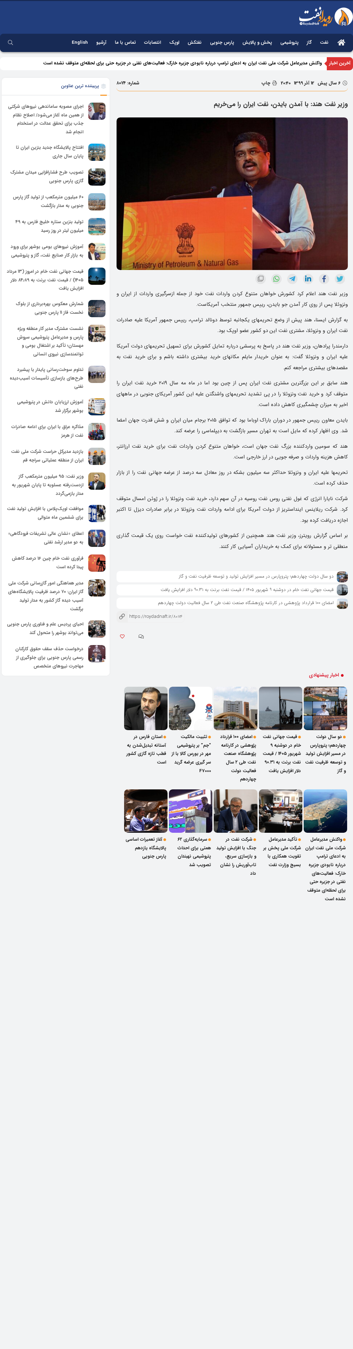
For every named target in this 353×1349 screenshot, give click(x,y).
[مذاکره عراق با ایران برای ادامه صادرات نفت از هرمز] (96, 431)
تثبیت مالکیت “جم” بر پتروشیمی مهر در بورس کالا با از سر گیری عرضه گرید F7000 (191, 754)
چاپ (267, 83)
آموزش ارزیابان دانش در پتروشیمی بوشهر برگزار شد (50, 406)
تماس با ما (125, 42)
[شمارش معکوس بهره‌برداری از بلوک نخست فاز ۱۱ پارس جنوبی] (96, 308)
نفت (324, 42)
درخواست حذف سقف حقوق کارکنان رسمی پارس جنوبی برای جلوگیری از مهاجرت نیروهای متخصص (49, 657)
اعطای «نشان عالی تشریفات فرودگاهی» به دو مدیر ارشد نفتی (45, 538)
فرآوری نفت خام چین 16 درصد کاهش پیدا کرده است (47, 563)
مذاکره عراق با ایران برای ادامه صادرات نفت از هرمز (47, 431)
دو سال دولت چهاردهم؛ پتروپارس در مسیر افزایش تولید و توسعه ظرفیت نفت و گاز (256, 576)
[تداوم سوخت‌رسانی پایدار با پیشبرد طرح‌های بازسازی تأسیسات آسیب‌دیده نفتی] (96, 374)
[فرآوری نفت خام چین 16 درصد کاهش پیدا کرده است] (96, 563)
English (80, 42)
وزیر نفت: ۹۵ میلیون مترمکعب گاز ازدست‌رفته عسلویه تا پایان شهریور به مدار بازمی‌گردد (47, 485)
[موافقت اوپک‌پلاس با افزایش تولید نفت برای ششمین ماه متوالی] (96, 513)
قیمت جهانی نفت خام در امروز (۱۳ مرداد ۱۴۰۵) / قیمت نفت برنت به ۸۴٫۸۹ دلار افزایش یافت (45, 280)
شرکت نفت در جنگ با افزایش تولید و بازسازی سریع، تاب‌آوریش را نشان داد (236, 856)
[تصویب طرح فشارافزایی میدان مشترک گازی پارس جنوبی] (96, 177)
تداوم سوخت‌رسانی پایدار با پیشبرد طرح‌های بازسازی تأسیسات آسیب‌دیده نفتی (46, 378)
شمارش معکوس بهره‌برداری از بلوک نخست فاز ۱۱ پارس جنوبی (49, 308)
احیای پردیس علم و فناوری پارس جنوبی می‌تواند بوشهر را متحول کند (45, 628)
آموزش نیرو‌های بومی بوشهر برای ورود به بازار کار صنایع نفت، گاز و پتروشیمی (47, 251)
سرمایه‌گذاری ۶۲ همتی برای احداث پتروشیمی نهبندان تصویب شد (194, 852)
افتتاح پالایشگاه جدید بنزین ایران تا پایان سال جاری (49, 152)
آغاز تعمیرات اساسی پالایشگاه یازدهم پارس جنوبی (145, 848)
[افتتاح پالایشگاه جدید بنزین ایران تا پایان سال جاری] (96, 152)
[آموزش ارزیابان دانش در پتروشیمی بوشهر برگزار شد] (96, 406)
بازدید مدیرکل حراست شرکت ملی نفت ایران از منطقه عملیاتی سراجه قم (47, 456)
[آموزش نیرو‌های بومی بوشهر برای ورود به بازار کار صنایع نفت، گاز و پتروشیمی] (96, 251)
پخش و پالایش (257, 42)
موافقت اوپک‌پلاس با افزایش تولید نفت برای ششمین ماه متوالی (45, 513)
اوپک (174, 42)
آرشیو (101, 42)
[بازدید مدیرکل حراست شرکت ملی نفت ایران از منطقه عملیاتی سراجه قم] (96, 456)
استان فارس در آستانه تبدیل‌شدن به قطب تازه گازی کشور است (146, 749)
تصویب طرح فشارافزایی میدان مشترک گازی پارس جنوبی (46, 177)
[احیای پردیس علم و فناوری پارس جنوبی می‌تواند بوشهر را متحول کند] (96, 628)
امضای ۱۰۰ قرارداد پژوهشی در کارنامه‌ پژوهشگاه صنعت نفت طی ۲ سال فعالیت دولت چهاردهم (246, 602)
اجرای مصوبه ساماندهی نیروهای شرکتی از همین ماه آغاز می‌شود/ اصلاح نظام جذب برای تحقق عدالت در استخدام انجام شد (45, 119)
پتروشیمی (289, 42)
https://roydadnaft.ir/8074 (149, 616)
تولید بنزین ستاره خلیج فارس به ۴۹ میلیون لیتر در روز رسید (49, 226)
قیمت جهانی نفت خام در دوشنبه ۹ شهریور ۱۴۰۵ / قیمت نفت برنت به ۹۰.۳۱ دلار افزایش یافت (247, 589)
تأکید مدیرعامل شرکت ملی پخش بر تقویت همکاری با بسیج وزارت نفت (282, 852)
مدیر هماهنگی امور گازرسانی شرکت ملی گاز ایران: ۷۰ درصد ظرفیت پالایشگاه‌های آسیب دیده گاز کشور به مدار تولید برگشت (45, 596)
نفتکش (195, 42)
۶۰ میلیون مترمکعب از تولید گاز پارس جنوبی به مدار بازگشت (48, 201)
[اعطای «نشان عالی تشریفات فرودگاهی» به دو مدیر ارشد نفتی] (96, 538)
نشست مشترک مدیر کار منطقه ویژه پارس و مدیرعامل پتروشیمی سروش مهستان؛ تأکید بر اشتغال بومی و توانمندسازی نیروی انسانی (50, 341)
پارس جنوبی (222, 42)
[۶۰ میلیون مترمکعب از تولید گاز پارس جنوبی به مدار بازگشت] (96, 201)
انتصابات (152, 42)
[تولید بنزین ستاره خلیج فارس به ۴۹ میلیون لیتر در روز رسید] (96, 226)
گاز (309, 42)
